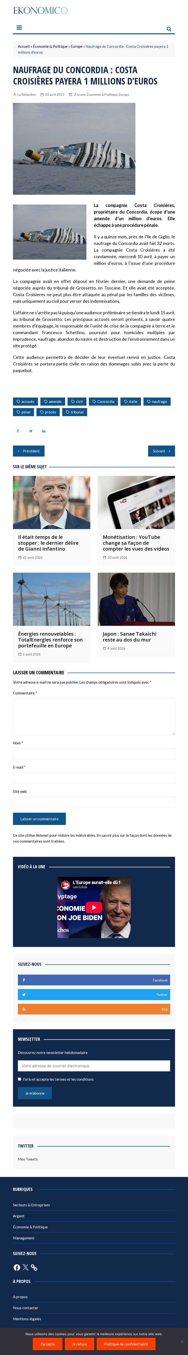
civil (79, 401)
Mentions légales (27, 1319)
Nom (18, 743)
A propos (20, 1297)
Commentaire (25, 693)
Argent (18, 1216)
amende (55, 401)
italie (133, 401)
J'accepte (47, 1344)
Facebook (18, 431)
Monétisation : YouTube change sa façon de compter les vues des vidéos (136, 543)
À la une (79, 95)
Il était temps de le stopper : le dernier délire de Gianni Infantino (48, 543)
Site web (20, 791)
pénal (26, 412)
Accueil (24, 46)
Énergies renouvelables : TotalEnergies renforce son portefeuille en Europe (50, 639)
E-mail (19, 767)
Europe (76, 46)
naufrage (159, 401)
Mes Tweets (28, 1159)
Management (24, 1238)
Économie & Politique (50, 46)
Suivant (159, 451)
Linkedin (44, 431)
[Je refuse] (181, 1341)
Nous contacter (25, 1308)
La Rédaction (27, 95)
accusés (28, 401)
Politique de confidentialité (126, 1344)
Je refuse (79, 1344)
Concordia (105, 401)
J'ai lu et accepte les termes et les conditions (58, 1079)
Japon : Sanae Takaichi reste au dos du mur (129, 636)
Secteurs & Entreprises (31, 1205)
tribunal (77, 412)
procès (50, 412)
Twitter (31, 431)
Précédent (31, 451)
